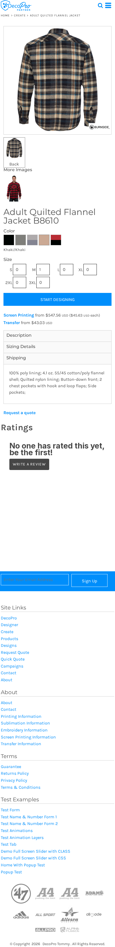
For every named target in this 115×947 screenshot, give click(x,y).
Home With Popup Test (23, 864)
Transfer (11, 322)
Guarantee (11, 766)
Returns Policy (15, 773)
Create (20, 15)
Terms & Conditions (20, 787)
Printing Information (21, 716)
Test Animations (17, 830)
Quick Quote (13, 659)
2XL (8, 282)
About (6, 679)
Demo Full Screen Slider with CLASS (35, 851)
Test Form (10, 809)
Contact (8, 672)
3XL (32, 282)
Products (9, 638)
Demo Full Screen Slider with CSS (33, 857)
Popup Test (11, 871)
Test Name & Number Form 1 (29, 816)
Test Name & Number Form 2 (29, 823)
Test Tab (8, 844)
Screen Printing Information (28, 737)
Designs (9, 645)
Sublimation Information (25, 723)
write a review (29, 464)
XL (80, 269)
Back (14, 164)
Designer (9, 624)
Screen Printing (18, 315)
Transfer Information (21, 743)
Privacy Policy (14, 780)
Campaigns (12, 666)
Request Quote (15, 652)
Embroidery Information (24, 730)
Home (5, 15)
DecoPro (9, 617)
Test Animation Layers (22, 837)
